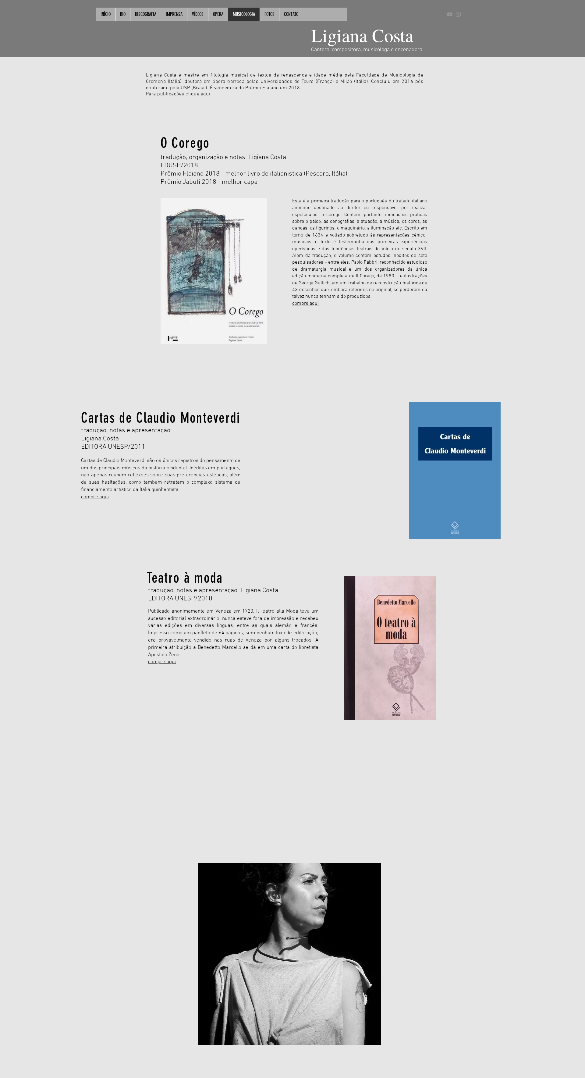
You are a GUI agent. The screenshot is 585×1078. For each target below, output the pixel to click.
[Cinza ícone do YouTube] (449, 14)
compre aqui (95, 497)
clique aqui (198, 94)
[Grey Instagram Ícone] (458, 14)
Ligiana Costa (362, 35)
